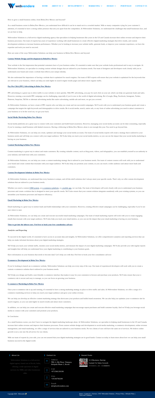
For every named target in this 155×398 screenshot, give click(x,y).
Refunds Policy (130, 394)
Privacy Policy (120, 394)
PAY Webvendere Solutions (106, 394)
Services (94, 394)
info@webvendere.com (60, 386)
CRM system (34, 188)
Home (81, 394)
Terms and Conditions (85, 395)
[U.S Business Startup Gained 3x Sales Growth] (83, 363)
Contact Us (87, 394)
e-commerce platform (50, 188)
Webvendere (21, 394)
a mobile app (66, 188)
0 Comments (106, 365)
